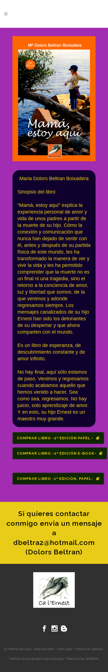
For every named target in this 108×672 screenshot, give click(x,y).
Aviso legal (64, 649)
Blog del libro (44, 649)
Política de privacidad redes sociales (36, 659)
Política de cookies (88, 649)
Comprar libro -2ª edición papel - (55, 438)
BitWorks (92, 659)
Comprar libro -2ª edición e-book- (56, 453)
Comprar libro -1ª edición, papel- (55, 479)
